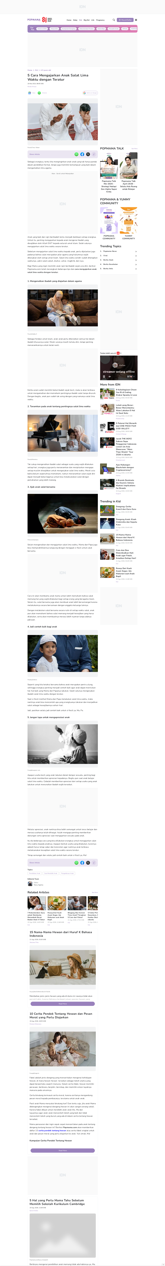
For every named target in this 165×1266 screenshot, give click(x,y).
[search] (113, 19)
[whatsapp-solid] (76, 154)
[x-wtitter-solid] (88, 154)
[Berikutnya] (98, 1019)
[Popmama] (40, 20)
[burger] (136, 20)
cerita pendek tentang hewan (52, 1244)
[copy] (94, 154)
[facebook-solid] (82, 154)
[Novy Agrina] (30, 883)
